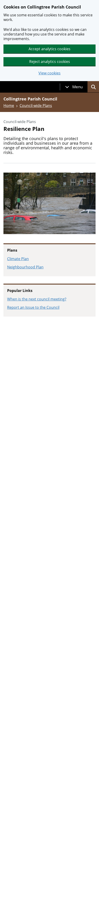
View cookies (49, 73)
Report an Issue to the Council (33, 307)
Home (8, 105)
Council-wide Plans (36, 105)
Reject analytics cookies (49, 61)
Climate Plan (18, 258)
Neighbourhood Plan (25, 267)
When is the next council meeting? (36, 299)
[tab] (74, 87)
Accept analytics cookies (49, 48)
